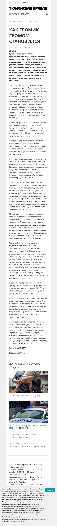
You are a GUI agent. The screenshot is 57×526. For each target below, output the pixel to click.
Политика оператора (18, 521)
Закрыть (50, 490)
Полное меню (18, 3)
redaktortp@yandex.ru (17, 467)
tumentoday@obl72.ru (17, 474)
